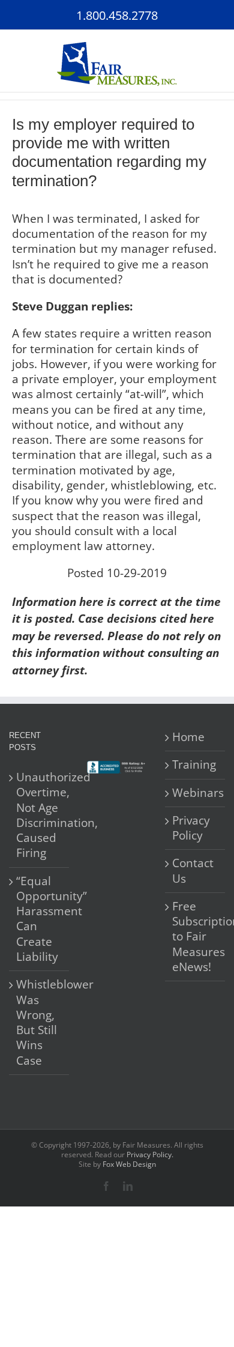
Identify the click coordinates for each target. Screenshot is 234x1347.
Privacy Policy (191, 828)
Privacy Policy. (150, 1154)
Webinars (195, 793)
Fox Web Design (129, 1164)
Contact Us (193, 871)
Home (188, 737)
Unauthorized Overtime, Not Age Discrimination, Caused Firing (39, 815)
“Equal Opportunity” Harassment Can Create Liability (39, 919)
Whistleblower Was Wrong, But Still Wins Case (39, 1022)
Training (194, 764)
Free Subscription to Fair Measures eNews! (195, 937)
